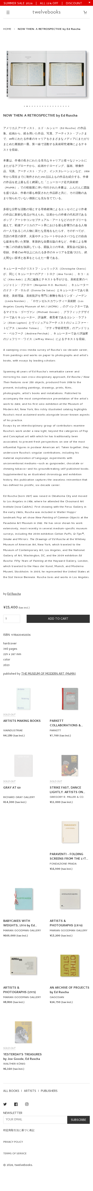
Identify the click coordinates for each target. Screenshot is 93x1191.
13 (55, 106)
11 (50, 106)
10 (47, 106)
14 (58, 106)
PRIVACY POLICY (13, 1142)
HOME (7, 29)
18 (68, 106)
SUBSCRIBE (78, 1120)
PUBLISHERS (49, 1091)
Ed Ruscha (14, 594)
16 (63, 106)
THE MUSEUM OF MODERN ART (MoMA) (48, 674)
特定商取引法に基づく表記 (18, 1131)
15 (60, 106)
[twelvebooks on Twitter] (5, 1105)
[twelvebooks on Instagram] (27, 1105)
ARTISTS (30, 1091)
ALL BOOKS (11, 1091)
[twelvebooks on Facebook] (16, 1105)
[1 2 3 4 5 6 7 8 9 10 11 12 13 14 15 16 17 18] (46, 74)
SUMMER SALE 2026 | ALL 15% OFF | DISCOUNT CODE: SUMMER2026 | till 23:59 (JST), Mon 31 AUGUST (43, 3)
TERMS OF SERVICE (15, 1154)
